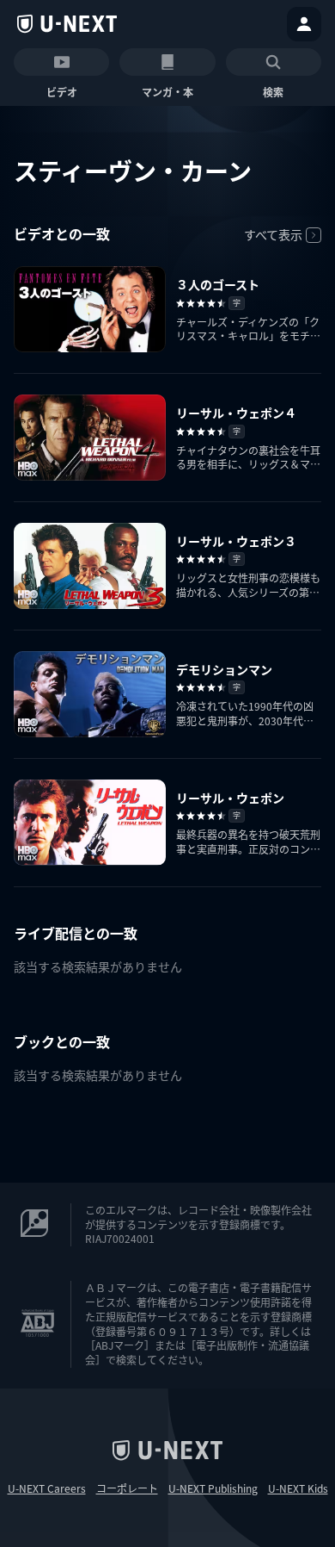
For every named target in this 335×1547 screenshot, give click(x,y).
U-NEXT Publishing (213, 1488)
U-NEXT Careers (47, 1488)
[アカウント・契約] (304, 24)
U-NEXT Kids (298, 1488)
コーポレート (127, 1488)
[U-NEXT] (67, 24)
